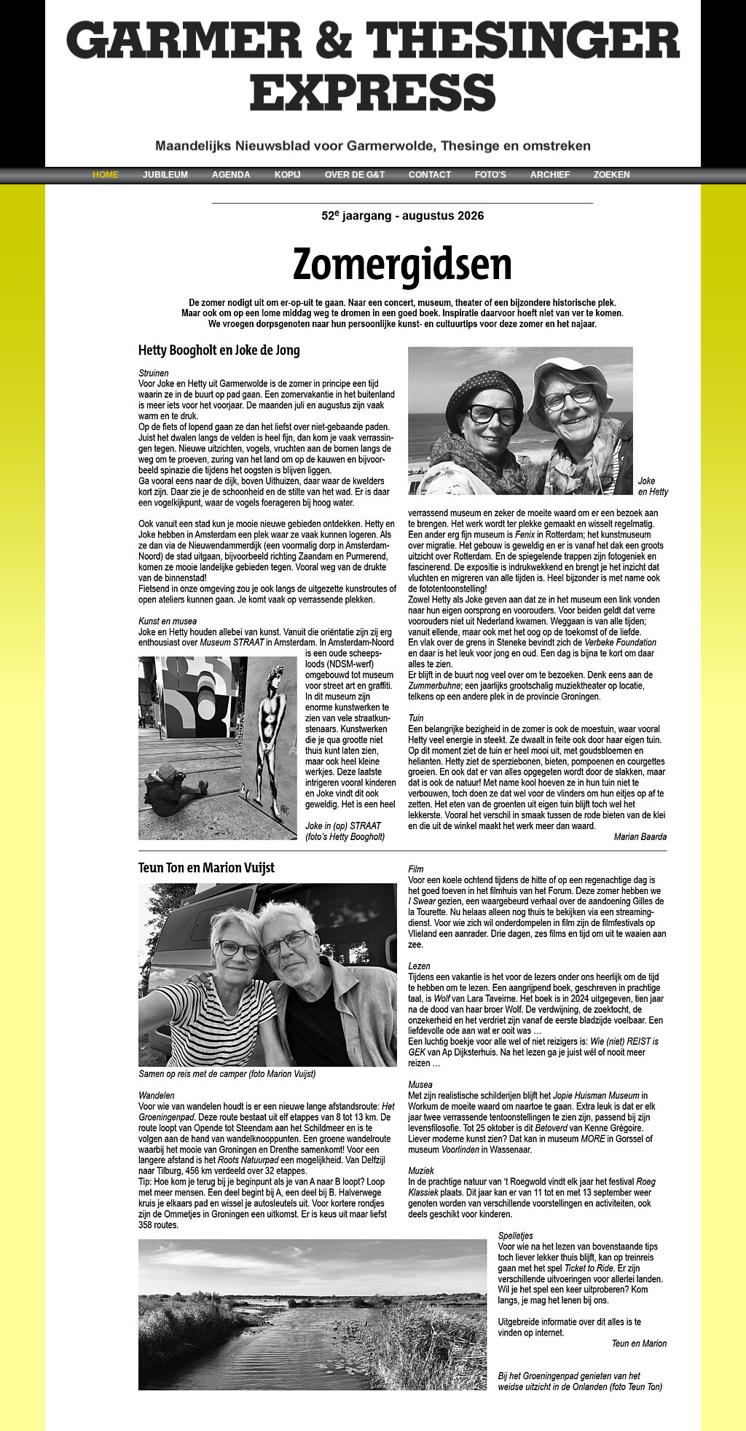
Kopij (288, 175)
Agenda (231, 175)
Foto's (490, 175)
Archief (550, 175)
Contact (430, 175)
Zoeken (612, 175)
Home (106, 175)
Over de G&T (355, 175)
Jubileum (165, 175)
